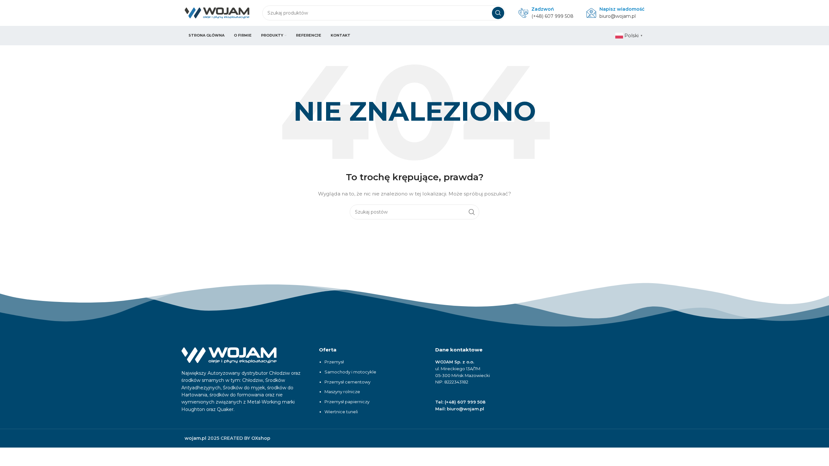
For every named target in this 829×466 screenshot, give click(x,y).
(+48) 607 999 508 (552, 16)
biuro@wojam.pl (617, 16)
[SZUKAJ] (498, 13)
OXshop (260, 438)
